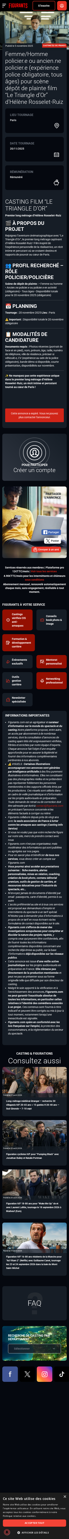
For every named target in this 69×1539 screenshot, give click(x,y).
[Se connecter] (62, 5)
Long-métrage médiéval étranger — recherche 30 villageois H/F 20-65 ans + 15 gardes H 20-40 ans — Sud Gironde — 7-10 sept (32, 1105)
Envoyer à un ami (48, 549)
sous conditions (34, 579)
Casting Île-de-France (54, 45)
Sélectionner (22, 1348)
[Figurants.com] (18, 5)
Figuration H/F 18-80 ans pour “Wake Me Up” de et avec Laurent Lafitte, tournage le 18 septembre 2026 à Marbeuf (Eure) (33, 1207)
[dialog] (34, 1516)
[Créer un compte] (34, 457)
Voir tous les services (44, 571)
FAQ (34, 1303)
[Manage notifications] (7, 1532)
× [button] (64, 1496)
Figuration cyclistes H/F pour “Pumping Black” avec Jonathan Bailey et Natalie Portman (32, 1156)
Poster (55, 540)
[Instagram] (44, 1374)
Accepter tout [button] (34, 1523)
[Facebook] (10, 1374)
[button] (34, 1533)
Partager (53, 532)
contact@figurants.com (49, 805)
